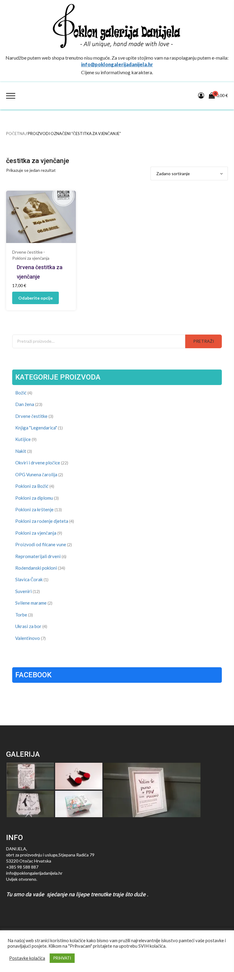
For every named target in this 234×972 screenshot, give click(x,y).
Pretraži (203, 341)
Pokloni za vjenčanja (30, 258)
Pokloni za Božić (31, 486)
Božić (21, 392)
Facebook (33, 675)
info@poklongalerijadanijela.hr (117, 64)
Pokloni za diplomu (34, 498)
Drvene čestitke (27, 252)
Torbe (21, 614)
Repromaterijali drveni (38, 556)
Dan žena (24, 404)
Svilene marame (31, 603)
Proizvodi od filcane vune (40, 544)
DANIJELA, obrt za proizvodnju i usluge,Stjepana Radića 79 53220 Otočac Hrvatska (50, 854)
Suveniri (23, 591)
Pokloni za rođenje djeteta (41, 521)
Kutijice (23, 439)
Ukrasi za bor (28, 626)
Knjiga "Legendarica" (36, 427)
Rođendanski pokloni (36, 568)
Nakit (20, 451)
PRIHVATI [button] (62, 958)
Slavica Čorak (29, 579)
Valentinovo (27, 638)
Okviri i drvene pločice (37, 462)
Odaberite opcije (35, 297)
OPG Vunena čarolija (36, 474)
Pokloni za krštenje (34, 509)
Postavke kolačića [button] (27, 958)
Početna (15, 133)
